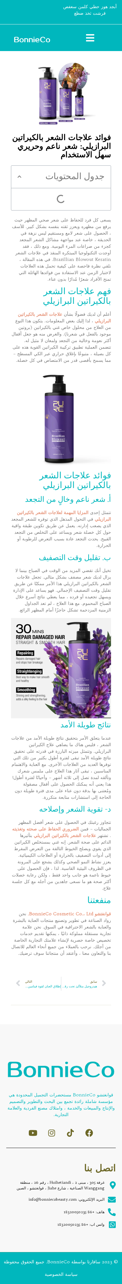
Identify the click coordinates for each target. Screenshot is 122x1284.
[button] (19, 176)
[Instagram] (52, 1133)
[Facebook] (89, 1133)
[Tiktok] (70, 1133)
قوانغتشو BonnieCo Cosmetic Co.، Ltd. (69, 914)
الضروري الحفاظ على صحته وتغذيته (45, 829)
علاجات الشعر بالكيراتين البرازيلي (65, 835)
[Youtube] (33, 1133)
